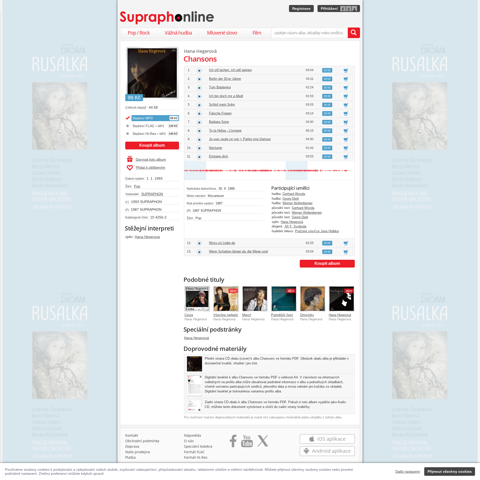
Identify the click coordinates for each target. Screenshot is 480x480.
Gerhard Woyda (293, 194)
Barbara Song (219, 122)
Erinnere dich (218, 156)
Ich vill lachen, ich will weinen (230, 70)
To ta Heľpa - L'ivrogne (225, 130)
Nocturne (215, 148)
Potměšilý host (282, 315)
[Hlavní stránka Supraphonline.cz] (167, 18)
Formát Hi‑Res (196, 457)
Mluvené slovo (222, 32)
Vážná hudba (178, 32)
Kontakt (131, 435)
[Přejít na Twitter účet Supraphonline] (262, 442)
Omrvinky (307, 315)
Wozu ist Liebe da (222, 243)
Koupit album (152, 145)
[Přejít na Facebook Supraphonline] (233, 442)
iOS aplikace (331, 438)
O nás (189, 440)
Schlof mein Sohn (222, 104)
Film (256, 32)
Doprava (132, 446)
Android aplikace (331, 450)
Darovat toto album (151, 159)
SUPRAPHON (152, 194)
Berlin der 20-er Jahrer (225, 79)
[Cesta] (197, 299)
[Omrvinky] (313, 299)
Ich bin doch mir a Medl (226, 96)
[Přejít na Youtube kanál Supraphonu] (246, 442)
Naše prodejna (137, 451)
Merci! (246, 315)
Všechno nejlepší (225, 315)
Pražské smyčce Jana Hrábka (317, 231)
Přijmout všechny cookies (450, 471)
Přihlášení (329, 9)
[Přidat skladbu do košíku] (346, 70)
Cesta (188, 315)
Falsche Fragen (220, 113)
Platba (130, 457)
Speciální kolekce (198, 446)
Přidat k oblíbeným (150, 167)
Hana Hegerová (147, 237)
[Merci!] (255, 299)
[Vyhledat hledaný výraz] (354, 33)
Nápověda (192, 435)
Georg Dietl (290, 198)
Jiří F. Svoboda (295, 226)
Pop (137, 186)
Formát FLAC (194, 451)
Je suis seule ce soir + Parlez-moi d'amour (240, 139)
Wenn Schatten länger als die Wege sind (238, 251)
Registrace (301, 9)
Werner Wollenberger (297, 203)
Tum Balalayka (220, 87)
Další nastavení (408, 471)
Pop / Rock (139, 32)
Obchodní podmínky (142, 440)
